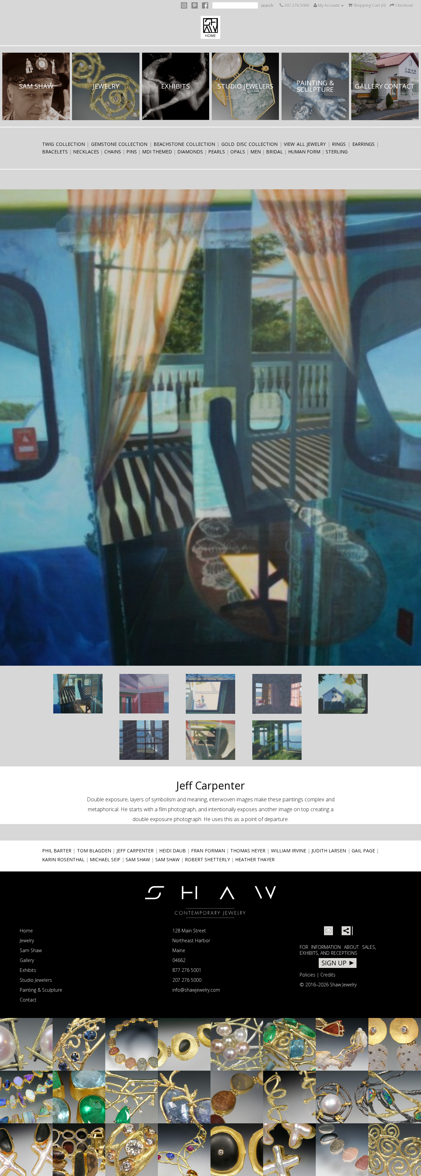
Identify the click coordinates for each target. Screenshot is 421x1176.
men (255, 151)
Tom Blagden (94, 850)
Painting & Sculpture (41, 990)
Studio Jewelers (36, 980)
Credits (327, 975)
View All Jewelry (305, 144)
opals (237, 151)
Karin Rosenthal (63, 859)
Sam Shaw (138, 859)
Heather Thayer (255, 859)
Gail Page (363, 850)
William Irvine (288, 850)
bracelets (55, 151)
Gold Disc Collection (249, 144)
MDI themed (157, 151)
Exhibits (28, 970)
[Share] (346, 931)
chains (112, 151)
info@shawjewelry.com (196, 990)
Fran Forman (208, 850)
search (267, 5)
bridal (274, 151)
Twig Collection (63, 144)
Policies (307, 975)
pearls (216, 151)
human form (304, 151)
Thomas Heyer (247, 850)
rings (339, 144)
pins (131, 151)
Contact (28, 1000)
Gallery (27, 960)
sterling (337, 151)
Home (26, 930)
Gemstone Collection (119, 144)
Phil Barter (56, 850)
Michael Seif (105, 859)
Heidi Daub (172, 850)
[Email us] (329, 931)
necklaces (86, 151)
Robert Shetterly (207, 859)
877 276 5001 (186, 970)
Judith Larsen (328, 850)
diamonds (190, 151)
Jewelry (27, 940)
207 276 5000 (186, 980)
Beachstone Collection (184, 144)
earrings (363, 144)
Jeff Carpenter (135, 850)
